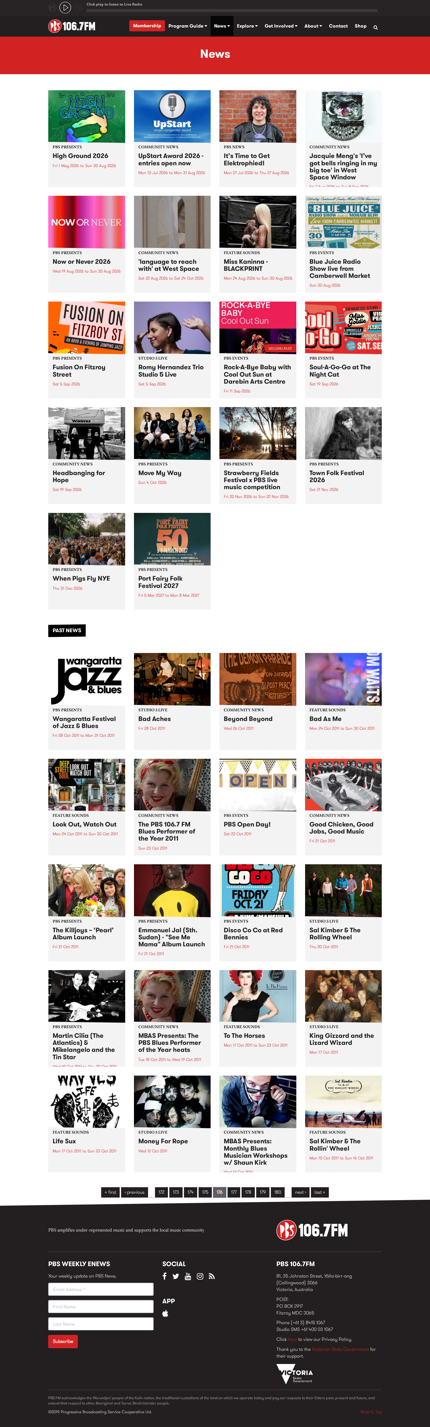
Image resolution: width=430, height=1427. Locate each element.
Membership (147, 25)
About (312, 26)
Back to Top (371, 1412)
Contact (338, 26)
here (292, 1339)
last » (319, 1192)
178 (248, 1192)
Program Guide (186, 26)
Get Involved (280, 26)
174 (191, 1192)
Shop (361, 26)
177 (234, 1192)
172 (161, 1192)
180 (277, 1192)
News (220, 26)
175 (205, 1192)
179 (263, 1192)
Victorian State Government (340, 1349)
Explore (246, 26)
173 (176, 1192)
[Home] (74, 26)
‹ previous (135, 1192)
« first (110, 1192)
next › (300, 1192)
